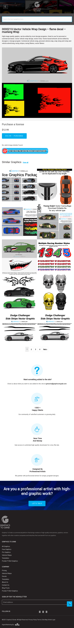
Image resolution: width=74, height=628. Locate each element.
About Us (5, 582)
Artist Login (51, 619)
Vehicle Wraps (7, 555)
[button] (40, 612)
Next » (45, 349)
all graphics (6, 546)
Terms (39, 619)
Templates (5, 558)
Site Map (45, 619)
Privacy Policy (32, 619)
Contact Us (5, 585)
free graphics (6, 549)
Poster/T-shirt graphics (10, 561)
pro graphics (6, 552)
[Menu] (5, 7)
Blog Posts (6, 588)
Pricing (4, 570)
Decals (4, 576)
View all (25, 162)
